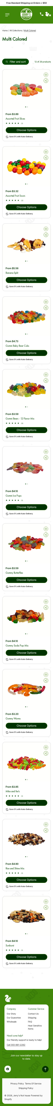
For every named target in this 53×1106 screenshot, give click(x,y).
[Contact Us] (41, 14)
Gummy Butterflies (14, 572)
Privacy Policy (17, 1083)
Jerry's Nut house (21, 1095)
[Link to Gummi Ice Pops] (26, 466)
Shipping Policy (26, 1088)
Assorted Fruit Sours (15, 195)
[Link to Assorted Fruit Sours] (26, 166)
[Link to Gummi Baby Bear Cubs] (26, 316)
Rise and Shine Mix (15, 868)
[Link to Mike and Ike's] (26, 762)
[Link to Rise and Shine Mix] (26, 839)
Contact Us (33, 1013)
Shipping (32, 1017)
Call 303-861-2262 (16, 1045)
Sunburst (10, 945)
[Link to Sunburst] (26, 916)
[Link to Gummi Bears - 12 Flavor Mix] (26, 389)
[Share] (46, 80)
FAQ (30, 1021)
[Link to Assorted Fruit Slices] (26, 89)
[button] (8, 16)
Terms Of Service (33, 1083)
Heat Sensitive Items (35, 1027)
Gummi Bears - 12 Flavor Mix (20, 418)
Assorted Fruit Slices (15, 118)
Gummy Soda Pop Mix (17, 645)
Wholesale (11, 1021)
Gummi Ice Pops (13, 495)
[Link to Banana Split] (26, 244)
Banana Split (12, 272)
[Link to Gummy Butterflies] (26, 543)
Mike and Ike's (13, 791)
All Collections (16, 30)
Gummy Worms (13, 718)
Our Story (11, 1013)
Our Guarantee (14, 1017)
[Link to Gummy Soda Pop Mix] (26, 616)
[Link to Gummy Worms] (26, 689)
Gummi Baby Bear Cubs (17, 345)
